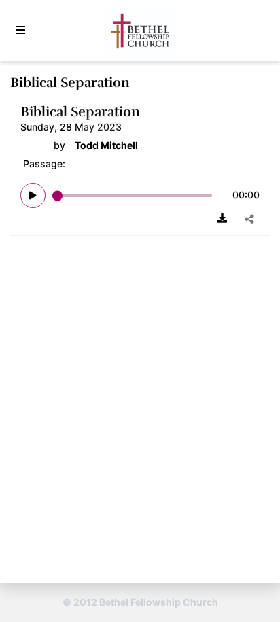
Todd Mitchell (106, 145)
